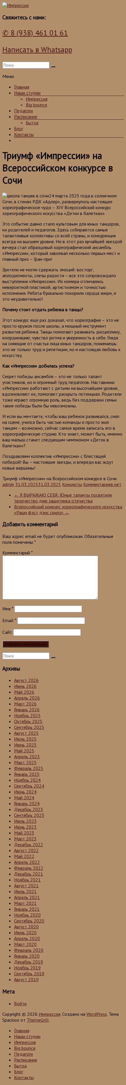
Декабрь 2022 (28, 844)
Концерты (72, 484)
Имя (7, 609)
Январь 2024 (27, 803)
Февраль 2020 (28, 950)
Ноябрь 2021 (27, 880)
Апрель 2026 (27, 698)
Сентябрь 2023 (29, 815)
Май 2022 (24, 856)
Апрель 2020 (27, 938)
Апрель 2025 (27, 756)
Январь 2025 (27, 774)
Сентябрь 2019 (29, 973)
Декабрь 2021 (28, 874)
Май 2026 (24, 692)
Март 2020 (25, 944)
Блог (18, 128)
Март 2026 (25, 704)
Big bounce (36, 105)
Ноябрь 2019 (27, 968)
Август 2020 (26, 927)
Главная (21, 87)
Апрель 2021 (27, 897)
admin (8, 484)
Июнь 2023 (25, 827)
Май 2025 (24, 751)
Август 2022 (26, 850)
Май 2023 (24, 833)
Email (9, 620)
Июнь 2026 (25, 686)
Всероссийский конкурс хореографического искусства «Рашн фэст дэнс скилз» (68, 509)
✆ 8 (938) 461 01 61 (35, 33)
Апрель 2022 (27, 862)
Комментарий (17, 553)
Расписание (25, 116)
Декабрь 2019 (28, 962)
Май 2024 (24, 797)
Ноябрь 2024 (27, 780)
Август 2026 (26, 680)
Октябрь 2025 (28, 721)
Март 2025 (25, 762)
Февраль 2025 (28, 768)
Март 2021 (25, 903)
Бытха (32, 123)
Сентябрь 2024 (29, 786)
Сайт (7, 632)
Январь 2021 (27, 909)
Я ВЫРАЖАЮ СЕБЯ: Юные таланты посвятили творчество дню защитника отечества (63, 498)
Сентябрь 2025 (29, 727)
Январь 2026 (27, 709)
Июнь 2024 (25, 792)
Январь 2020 (27, 956)
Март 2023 (25, 839)
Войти (20, 1003)
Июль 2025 (25, 739)
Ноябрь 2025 (27, 715)
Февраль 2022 (28, 868)
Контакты (24, 134)
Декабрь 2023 (28, 809)
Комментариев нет (102, 484)
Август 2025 (26, 733)
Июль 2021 (25, 891)
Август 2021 (26, 885)
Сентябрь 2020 (29, 921)
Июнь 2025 (25, 745)
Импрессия (36, 99)
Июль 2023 (25, 821)
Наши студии (27, 93)
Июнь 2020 (25, 932)
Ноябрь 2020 (27, 915)
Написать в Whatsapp (37, 49)
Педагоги (23, 111)
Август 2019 (26, 979)
